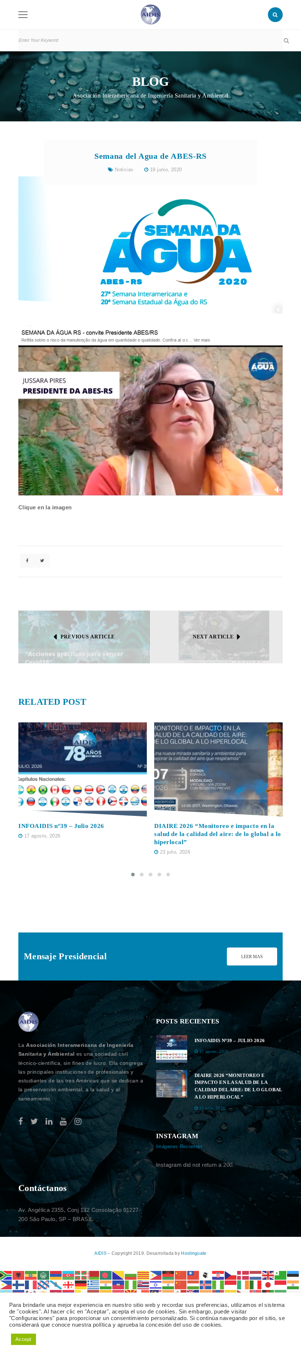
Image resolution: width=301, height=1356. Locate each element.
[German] (81, 1284)
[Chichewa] (168, 1275)
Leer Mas (252, 956)
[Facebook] (20, 1121)
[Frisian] (43, 1284)
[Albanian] (18, 1275)
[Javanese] (281, 1284)
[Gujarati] (106, 1284)
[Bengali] (106, 1275)
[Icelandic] (206, 1284)
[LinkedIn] (49, 1121)
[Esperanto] (281, 1275)
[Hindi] (168, 1284)
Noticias (124, 169)
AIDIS (101, 1253)
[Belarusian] (93, 1275)
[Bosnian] (118, 1275)
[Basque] (81, 1275)
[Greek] (93, 1284)
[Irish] (243, 1284)
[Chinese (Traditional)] (193, 1275)
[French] (31, 1284)
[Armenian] (56, 1275)
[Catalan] (143, 1275)
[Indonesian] (231, 1284)
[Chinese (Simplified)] (181, 1275)
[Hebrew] (156, 1284)
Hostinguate (193, 1253)
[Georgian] (68, 1284)
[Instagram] (78, 1121)
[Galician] (56, 1284)
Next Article (213, 636)
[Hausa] (131, 1284)
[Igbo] (218, 1284)
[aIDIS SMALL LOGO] (28, 1022)
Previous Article (88, 636)
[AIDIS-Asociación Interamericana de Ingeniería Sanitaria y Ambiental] (150, 14)
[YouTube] (63, 1121)
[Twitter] (34, 1121)
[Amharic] (31, 1275)
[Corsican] (206, 1275)
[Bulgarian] (131, 1275)
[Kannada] (293, 1284)
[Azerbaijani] (68, 1275)
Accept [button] (23, 1339)
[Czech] (231, 1275)
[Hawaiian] (143, 1284)
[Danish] (243, 1275)
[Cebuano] (156, 1275)
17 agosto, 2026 (42, 836)
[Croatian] (218, 1275)
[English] (268, 1275)
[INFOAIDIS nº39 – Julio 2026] (82, 769)
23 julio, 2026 (175, 852)
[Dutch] (256, 1275)
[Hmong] (181, 1284)
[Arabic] (43, 1275)
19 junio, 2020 (166, 169)
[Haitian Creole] (118, 1284)
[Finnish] (18, 1284)
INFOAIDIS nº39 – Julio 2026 (61, 825)
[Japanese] (268, 1284)
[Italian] (256, 1284)
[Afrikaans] (6, 1275)
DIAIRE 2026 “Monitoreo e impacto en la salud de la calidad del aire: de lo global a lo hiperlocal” (217, 834)
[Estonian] (293, 1275)
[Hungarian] (193, 1284)
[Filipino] (6, 1284)
